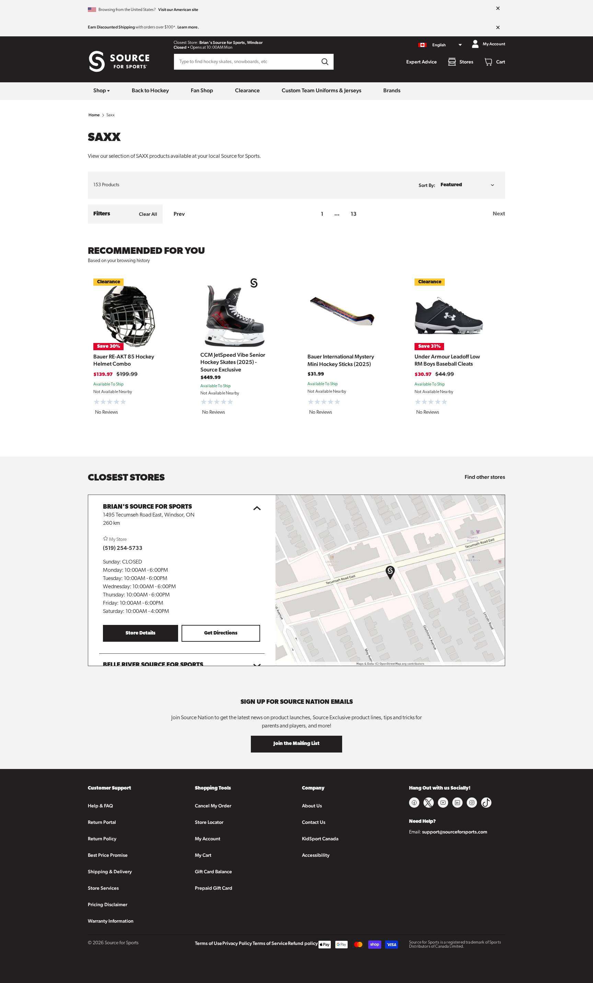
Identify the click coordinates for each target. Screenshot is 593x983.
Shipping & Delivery (110, 871)
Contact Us (313, 822)
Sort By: (427, 185)
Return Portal (102, 822)
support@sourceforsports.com (454, 831)
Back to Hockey (150, 90)
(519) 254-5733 (122, 548)
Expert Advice (421, 61)
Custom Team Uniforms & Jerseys (321, 90)
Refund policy (303, 943)
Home (94, 114)
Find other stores (485, 477)
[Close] (498, 8)
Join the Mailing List (296, 743)
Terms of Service (270, 943)
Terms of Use (208, 943)
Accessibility (315, 855)
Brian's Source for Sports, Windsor (231, 42)
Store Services (103, 888)
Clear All (148, 214)
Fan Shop (202, 90)
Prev (179, 214)
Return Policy (102, 838)
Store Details (140, 633)
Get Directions (220, 633)
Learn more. (188, 27)
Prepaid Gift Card (213, 888)
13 (354, 214)
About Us (312, 805)
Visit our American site (178, 9)
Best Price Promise (108, 855)
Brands (391, 90)
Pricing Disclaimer (107, 904)
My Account (207, 838)
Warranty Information (110, 921)
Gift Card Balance (213, 871)
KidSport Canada (320, 838)
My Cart (203, 855)
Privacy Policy (237, 943)
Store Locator (209, 822)
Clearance (247, 90)
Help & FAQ (100, 805)
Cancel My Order (213, 805)
